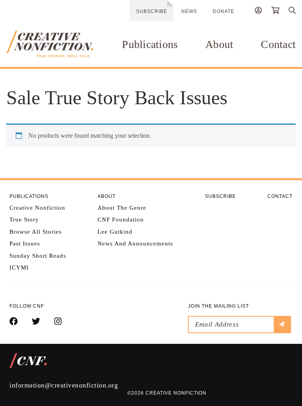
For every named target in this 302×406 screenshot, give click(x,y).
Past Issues (24, 243)
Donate (223, 11)
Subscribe (151, 11)
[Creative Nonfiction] (49, 44)
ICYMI (19, 267)
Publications (150, 44)
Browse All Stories (35, 232)
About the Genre (122, 208)
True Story (24, 219)
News (189, 11)
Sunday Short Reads (37, 256)
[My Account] (258, 11)
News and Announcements (135, 243)
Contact (278, 44)
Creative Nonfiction (37, 208)
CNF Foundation (121, 219)
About (219, 44)
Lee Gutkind (115, 232)
